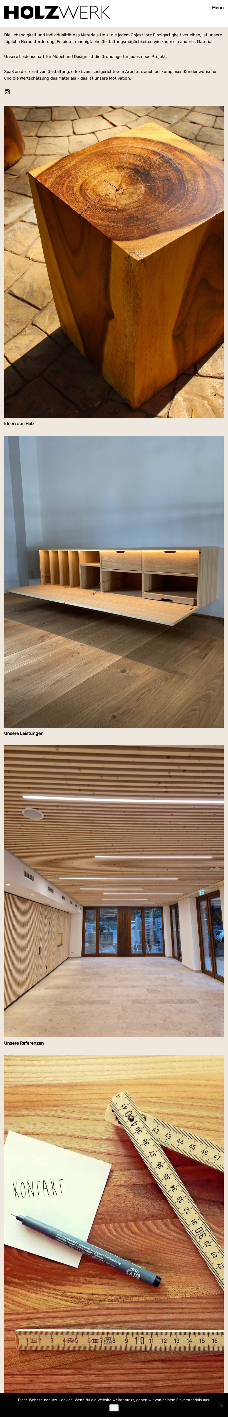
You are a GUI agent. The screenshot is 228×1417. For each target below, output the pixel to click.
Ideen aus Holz (19, 423)
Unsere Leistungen (24, 733)
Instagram (8, 91)
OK (114, 1408)
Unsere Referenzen (24, 1043)
